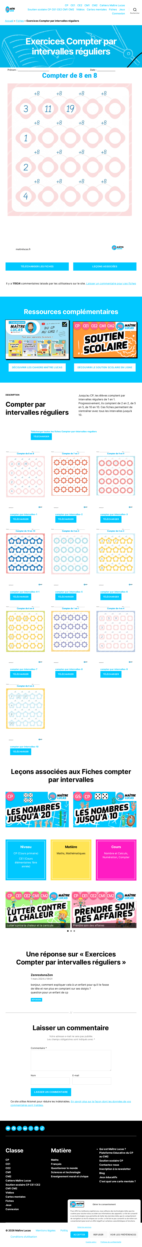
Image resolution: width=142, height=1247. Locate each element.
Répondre (36, 1000)
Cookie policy (91, 1242)
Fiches (113, 9)
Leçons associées (104, 266)
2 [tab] (71, 931)
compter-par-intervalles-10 (24, 746)
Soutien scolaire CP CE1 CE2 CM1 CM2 (51, 9)
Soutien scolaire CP (111, 1160)
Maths (55, 1159)
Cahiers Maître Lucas (112, 5)
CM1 (87, 5)
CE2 (79, 5)
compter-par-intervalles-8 (69, 669)
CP (66, 5)
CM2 (94, 5)
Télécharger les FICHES (37, 266)
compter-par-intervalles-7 (23, 669)
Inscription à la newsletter (115, 1168)
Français (56, 1164)
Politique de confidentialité (111, 1242)
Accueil (9, 20)
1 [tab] (68, 931)
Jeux (122, 9)
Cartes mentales (97, 9)
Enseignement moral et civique (69, 1176)
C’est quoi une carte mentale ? (117, 1181)
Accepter (79, 1234)
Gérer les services (84, 1227)
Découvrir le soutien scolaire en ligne (105, 367)
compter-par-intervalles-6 (114, 591)
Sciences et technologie (66, 1172)
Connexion (118, 13)
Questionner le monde (64, 1168)
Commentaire (39, 1048)
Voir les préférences (123, 1234)
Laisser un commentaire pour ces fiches (111, 283)
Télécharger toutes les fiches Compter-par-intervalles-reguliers (64, 431)
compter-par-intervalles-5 (69, 591)
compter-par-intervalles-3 (114, 514)
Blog (102, 1173)
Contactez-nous (109, 1164)
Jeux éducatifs (108, 1177)
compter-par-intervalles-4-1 (24, 591)
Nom (33, 1075)
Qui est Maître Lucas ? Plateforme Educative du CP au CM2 (116, 1153)
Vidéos (80, 9)
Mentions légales (45, 1230)
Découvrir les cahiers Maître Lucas (37, 367)
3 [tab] (74, 931)
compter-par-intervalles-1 (23, 514)
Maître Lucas (23, 1230)
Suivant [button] (133, 909)
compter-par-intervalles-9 (114, 669)
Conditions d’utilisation (24, 1236)
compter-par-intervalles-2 (69, 514)
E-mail (75, 1075)
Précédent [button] (9, 909)
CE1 (73, 5)
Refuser (98, 1234)
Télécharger (41, 436)
